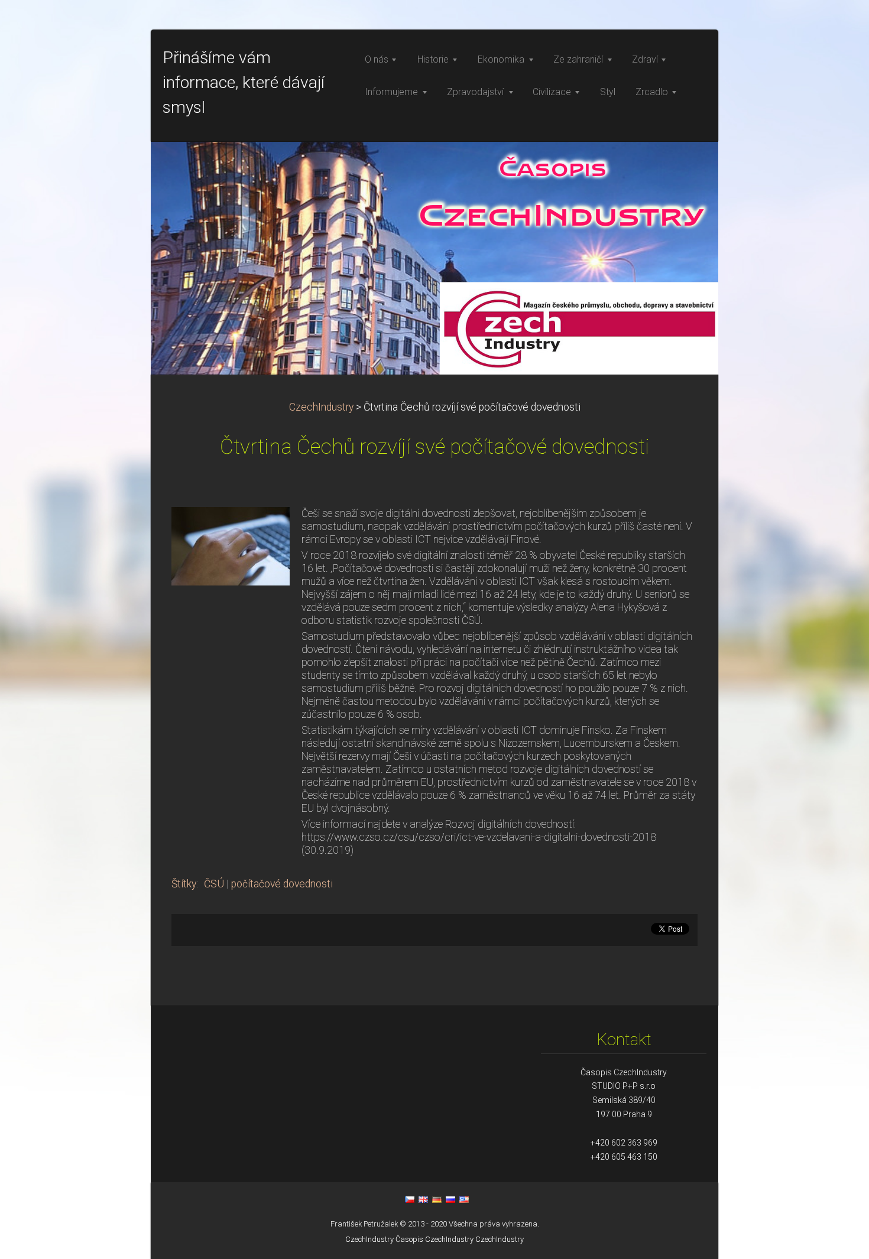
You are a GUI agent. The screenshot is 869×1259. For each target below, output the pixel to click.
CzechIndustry (321, 407)
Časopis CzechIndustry (434, 1239)
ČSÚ (214, 884)
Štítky (183, 884)
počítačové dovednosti (282, 884)
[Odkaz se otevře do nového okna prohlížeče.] (230, 545)
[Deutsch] (437, 1199)
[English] (423, 1199)
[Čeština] (409, 1199)
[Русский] (450, 1199)
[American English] (464, 1199)
